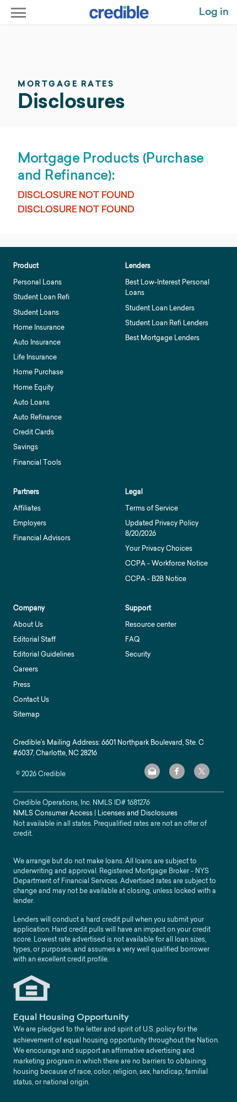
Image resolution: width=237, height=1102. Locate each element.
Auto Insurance (37, 342)
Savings (25, 446)
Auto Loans (31, 402)
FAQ (132, 639)
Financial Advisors (42, 537)
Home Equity (33, 387)
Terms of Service (151, 508)
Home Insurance (38, 327)
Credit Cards (33, 432)
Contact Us (31, 699)
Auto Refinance (37, 417)
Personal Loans (37, 282)
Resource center (150, 624)
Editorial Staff (34, 639)
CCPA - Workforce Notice (166, 563)
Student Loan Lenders (160, 308)
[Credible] (119, 12)
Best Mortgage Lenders (162, 337)
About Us (28, 624)
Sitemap (26, 714)
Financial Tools (37, 462)
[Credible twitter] (201, 771)
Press (21, 684)
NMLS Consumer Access (53, 813)
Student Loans (36, 312)
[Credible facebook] (177, 771)
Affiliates (27, 508)
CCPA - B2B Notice (155, 578)
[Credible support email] (152, 771)
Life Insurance (35, 357)
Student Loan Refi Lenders (166, 322)
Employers (29, 523)
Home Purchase (38, 372)
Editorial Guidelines (43, 654)
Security (137, 654)
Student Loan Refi (41, 297)
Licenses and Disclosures (137, 813)
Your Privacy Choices (158, 548)
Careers (25, 669)
